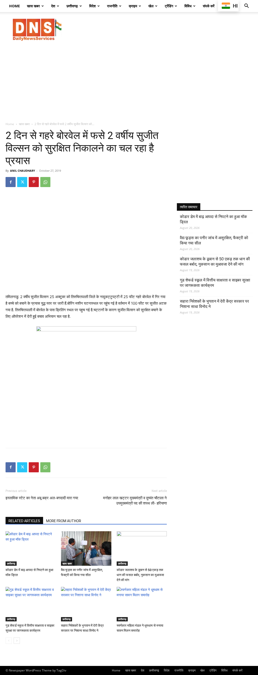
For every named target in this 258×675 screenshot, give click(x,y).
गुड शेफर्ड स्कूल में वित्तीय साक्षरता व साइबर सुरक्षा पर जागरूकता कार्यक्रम (215, 283)
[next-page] (17, 640)
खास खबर (33, 6)
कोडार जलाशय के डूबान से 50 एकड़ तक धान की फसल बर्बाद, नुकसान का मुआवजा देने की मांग (140, 575)
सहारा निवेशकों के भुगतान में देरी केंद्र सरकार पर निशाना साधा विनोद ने (214, 304)
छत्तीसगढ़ (72, 6)
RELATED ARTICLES (24, 521)
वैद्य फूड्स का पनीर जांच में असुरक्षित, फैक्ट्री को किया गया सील (214, 240)
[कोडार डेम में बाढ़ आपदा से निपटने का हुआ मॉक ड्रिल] (31, 548)
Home (14, 6)
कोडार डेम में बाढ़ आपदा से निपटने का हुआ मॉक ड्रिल (213, 219)
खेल (150, 6)
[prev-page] (9, 640)
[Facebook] (11, 182)
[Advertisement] (161, 29)
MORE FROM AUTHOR (63, 521)
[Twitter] (22, 182)
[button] (246, 6)
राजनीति (112, 6)
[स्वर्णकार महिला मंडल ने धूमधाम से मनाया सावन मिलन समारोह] (142, 604)
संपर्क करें (208, 6)
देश (53, 6)
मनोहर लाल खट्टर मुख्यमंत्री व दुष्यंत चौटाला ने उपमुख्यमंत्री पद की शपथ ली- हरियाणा (135, 501)
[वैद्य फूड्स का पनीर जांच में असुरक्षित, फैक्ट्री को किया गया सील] (86, 548)
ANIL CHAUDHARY (22, 170)
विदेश (92, 6)
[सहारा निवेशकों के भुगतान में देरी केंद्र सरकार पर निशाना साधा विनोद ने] (86, 604)
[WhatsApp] (45, 182)
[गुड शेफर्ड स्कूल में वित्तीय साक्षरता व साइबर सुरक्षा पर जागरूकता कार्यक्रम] (31, 604)
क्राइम (133, 6)
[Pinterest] (34, 182)
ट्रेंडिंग (169, 6)
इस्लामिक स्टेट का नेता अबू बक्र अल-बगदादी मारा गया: (42, 498)
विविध (187, 6)
